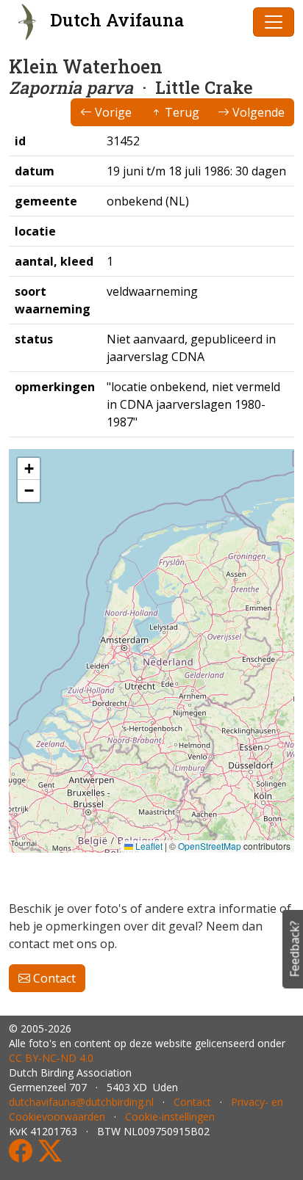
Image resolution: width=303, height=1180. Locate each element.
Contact (53, 978)
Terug (180, 112)
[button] (29, 469)
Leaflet (148, 846)
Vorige (112, 112)
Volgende (257, 112)
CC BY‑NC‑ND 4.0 (51, 1058)
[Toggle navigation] (273, 22)
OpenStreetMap (209, 846)
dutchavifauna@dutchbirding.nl (81, 1102)
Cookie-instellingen (170, 1116)
